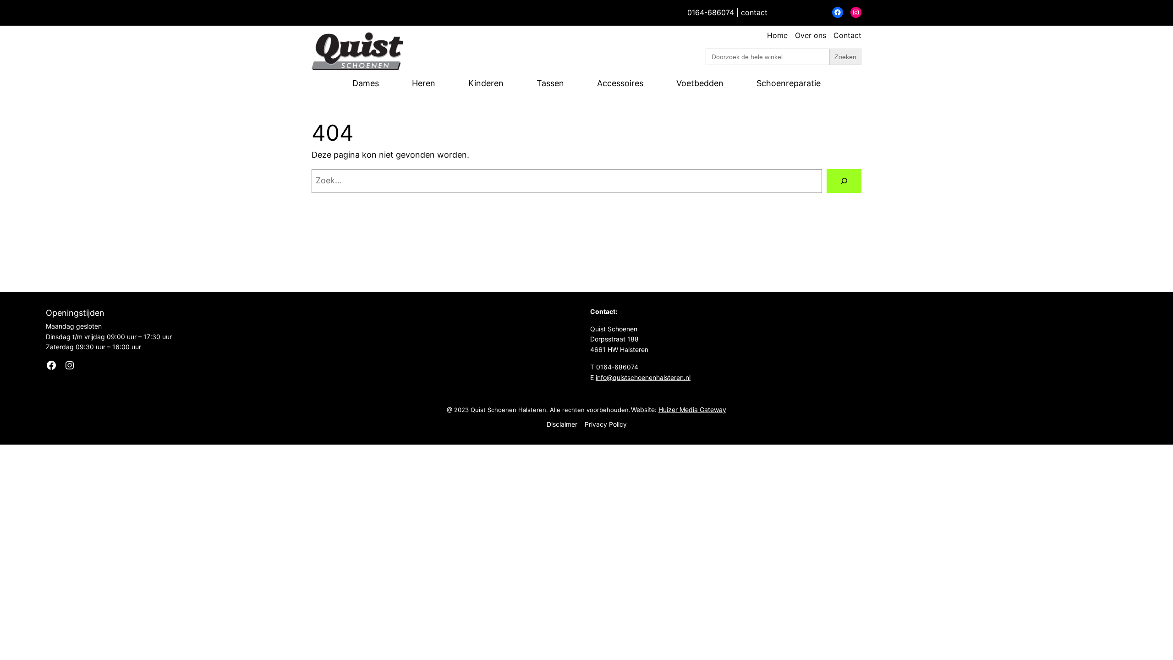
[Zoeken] (844, 181)
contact (754, 12)
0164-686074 (710, 12)
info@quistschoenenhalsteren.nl (643, 377)
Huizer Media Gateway (692, 409)
